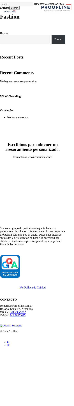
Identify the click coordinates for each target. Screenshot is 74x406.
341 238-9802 (18, 312)
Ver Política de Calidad (33, 287)
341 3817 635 (18, 315)
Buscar (4, 33)
